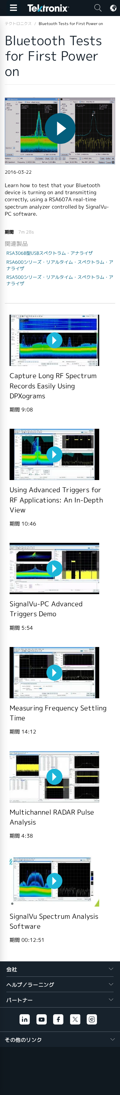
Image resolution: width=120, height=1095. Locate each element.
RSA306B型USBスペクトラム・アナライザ (49, 253)
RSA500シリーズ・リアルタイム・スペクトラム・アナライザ (59, 280)
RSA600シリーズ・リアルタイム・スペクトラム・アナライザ (59, 265)
